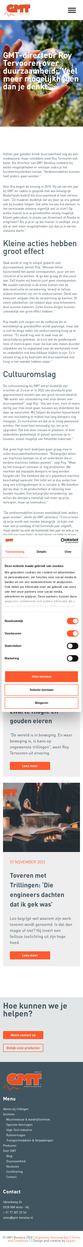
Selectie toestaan (42, 689)
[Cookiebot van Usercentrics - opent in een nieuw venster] (60, 540)
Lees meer (30, 766)
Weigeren (41, 702)
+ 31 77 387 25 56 (14, 1212)
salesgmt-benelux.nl (18, 1217)
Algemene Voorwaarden (52, 1237)
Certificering (14, 1172)
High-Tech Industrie (19, 1130)
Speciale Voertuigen (19, 1125)
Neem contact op (23, 1035)
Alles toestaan (42, 676)
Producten (9, 1145)
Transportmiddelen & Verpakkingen (29, 1140)
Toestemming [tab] (14, 551)
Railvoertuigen (15, 1135)
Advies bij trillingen (15, 1109)
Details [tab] (42, 551)
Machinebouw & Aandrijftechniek (28, 1119)
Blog (9, 1156)
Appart (71, 1240)
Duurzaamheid (16, 1161)
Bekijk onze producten (23, 1048)
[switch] (72, 633)
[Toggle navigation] (72, 10)
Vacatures (12, 1166)
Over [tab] (68, 551)
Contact (11, 1177)
